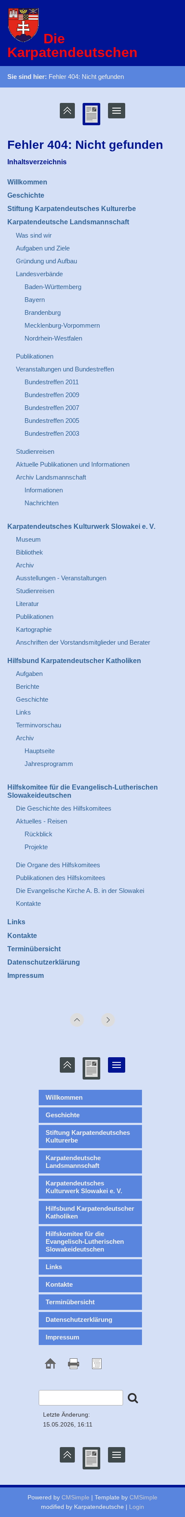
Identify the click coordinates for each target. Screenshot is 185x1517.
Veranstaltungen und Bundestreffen (65, 369)
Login (136, 1506)
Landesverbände (39, 273)
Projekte (36, 846)
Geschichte (25, 195)
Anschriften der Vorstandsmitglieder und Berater (83, 642)
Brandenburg (43, 312)
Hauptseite (40, 750)
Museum (28, 539)
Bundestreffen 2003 (52, 433)
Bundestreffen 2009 (52, 394)
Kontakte (28, 903)
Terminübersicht (34, 949)
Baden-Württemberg (53, 286)
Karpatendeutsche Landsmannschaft (68, 222)
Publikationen (34, 356)
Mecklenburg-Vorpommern (62, 325)
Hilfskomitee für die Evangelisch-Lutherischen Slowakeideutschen (85, 1241)
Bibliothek (29, 552)
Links (23, 712)
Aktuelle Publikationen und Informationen (73, 464)
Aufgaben (29, 673)
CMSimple (75, 1497)
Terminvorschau (38, 725)
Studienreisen (35, 451)
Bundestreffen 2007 (52, 407)
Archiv (25, 565)
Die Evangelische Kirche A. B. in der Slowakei (80, 890)
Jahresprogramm (49, 763)
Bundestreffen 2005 (52, 420)
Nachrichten (42, 503)
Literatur (27, 603)
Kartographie (34, 629)
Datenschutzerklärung (43, 962)
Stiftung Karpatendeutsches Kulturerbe (71, 208)
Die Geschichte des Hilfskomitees (63, 808)
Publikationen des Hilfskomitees (60, 877)
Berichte (27, 686)
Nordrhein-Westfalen (53, 338)
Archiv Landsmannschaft (51, 477)
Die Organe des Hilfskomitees (58, 865)
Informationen (44, 490)
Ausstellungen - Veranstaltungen (61, 578)
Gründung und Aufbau (46, 261)
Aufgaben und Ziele (43, 248)
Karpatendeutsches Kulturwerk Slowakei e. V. (81, 526)
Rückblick (38, 834)
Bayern (35, 299)
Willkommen (27, 182)
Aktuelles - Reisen (41, 821)
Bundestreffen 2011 (52, 382)
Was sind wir (34, 235)
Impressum (25, 975)
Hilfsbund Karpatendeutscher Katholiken (74, 660)
